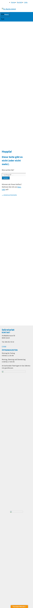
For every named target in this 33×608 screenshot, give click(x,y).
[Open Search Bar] (3, 19)
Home (13, 2)
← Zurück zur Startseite (9, 195)
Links (25, 2)
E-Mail (4, 346)
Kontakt (19, 2)
